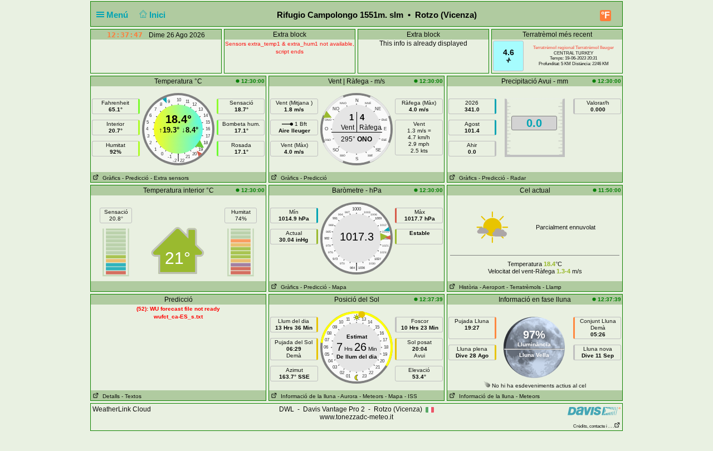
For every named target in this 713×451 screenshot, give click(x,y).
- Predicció (135, 178)
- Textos (131, 396)
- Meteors (371, 396)
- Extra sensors (169, 178)
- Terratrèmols (523, 287)
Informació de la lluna (306, 396)
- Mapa (337, 287)
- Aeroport (492, 287)
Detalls (109, 396)
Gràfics (109, 178)
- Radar (516, 178)
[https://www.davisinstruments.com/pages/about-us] (594, 410)
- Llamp (552, 287)
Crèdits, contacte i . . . (593, 426)
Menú (118, 14)
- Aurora (348, 396)
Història (467, 287)
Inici (158, 14)
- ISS (410, 396)
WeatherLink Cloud (121, 409)
